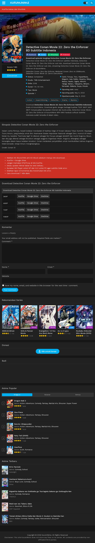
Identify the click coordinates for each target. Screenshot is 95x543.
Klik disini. (26, 173)
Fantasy (45, 403)
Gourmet (18, 506)
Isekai (37, 518)
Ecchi (22, 450)
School (25, 469)
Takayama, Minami (81, 84)
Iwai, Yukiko (73, 79)
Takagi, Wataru (67, 84)
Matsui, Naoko (67, 81)
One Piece (18, 412)
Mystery (74, 100)
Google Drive (32, 196)
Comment (7, 241)
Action (29, 100)
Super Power (72, 403)
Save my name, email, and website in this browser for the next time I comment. (41, 285)
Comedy (38, 403)
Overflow (18, 447)
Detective (55, 100)
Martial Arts (53, 403)
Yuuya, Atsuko (82, 86)
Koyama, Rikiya (85, 79)
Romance (28, 450)
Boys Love (19, 482)
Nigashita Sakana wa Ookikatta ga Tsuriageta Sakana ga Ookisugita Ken (40, 491)
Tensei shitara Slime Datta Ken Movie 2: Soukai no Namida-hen (36, 516)
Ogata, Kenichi (80, 81)
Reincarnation (45, 518)
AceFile (21, 196)
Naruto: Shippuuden (23, 424)
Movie (34, 90)
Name (5, 267)
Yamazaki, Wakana (69, 86)
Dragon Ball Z (20, 401)
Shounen (62, 403)
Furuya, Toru (72, 77)
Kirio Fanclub (15, 467)
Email (51, 267)
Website (5, 276)
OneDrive (44, 196)
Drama (64, 100)
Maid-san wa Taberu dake (20, 504)
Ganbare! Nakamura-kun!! (20, 479)
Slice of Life (27, 506)
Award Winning (41, 100)
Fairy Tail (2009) (21, 436)
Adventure (30, 403)
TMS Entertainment (42, 80)
